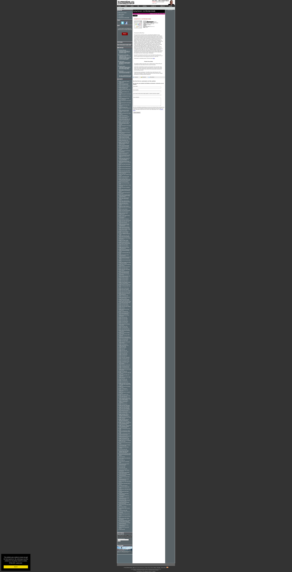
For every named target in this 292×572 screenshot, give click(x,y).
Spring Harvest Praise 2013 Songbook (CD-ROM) (124, 146)
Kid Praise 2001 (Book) (123, 485)
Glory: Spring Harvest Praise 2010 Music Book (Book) (124, 201)
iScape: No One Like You (124, 284)
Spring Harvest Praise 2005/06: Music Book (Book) (124, 475)
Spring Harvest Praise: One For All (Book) (124, 99)
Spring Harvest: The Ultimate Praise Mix (124, 346)
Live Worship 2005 (123, 295)
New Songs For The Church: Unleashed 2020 (124, 84)
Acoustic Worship (123, 209)
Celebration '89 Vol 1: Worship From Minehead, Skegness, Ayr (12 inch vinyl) (124, 420)
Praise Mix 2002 (123, 317)
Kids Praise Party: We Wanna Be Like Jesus (124, 222)
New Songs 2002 (123, 318)
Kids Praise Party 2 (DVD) (124, 138)
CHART (162, 2)
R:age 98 (122, 349)
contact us (153, 6)
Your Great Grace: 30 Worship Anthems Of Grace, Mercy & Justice (124, 143)
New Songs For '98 (123, 351)
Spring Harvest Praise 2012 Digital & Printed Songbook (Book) (125, 162)
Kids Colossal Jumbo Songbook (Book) (124, 255)
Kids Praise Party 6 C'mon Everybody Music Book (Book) (125, 180)
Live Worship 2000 (123, 339)
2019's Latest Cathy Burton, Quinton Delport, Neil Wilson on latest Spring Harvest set (124, 62)
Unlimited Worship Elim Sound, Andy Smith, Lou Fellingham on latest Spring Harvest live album (124, 51)
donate (170, 6)
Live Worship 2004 (123, 303)
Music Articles (121, 14)
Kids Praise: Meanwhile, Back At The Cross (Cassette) (124, 406)
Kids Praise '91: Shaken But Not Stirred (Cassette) (124, 410)
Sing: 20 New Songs (124, 288)
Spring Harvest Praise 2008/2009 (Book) (124, 248)
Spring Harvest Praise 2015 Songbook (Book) (124, 117)
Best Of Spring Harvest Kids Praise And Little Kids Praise (125, 337)
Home (123, 8)
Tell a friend (152, 77)
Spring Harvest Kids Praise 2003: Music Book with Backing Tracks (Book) (125, 454)
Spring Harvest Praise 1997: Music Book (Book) (124, 479)
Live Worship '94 (123, 380)
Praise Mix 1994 (123, 379)
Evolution (122, 307)
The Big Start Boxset (124, 121)
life (138, 6)
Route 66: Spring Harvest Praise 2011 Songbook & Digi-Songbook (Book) (124, 195)
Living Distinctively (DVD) (124, 210)
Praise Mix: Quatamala (124, 357)
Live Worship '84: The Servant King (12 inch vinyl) (124, 439)
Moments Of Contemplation (122, 217)
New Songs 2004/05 (122, 506)
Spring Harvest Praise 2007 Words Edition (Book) (124, 272)
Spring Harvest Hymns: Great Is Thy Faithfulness (124, 313)
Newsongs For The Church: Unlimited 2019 (123, 88)
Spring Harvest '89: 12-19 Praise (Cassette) (124, 418)
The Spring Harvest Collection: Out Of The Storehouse (123, 402)
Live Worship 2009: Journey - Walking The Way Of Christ (124, 233)
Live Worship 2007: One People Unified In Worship (124, 276)
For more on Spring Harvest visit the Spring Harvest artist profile (125, 76)
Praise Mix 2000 (122, 529)
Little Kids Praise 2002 (123, 449)
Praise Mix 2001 (122, 456)
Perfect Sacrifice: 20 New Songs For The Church (124, 230)
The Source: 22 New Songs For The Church (124, 153)
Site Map (158, 567)
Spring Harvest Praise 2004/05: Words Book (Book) (124, 300)
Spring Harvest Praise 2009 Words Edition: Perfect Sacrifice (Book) (124, 225)
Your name (135, 86)
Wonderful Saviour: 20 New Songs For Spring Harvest (124, 243)
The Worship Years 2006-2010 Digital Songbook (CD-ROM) (124, 156)
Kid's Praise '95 (123, 371)
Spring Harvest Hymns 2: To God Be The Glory (124, 298)
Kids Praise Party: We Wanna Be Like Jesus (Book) (124, 236)
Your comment (136, 97)
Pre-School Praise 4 (124, 231)
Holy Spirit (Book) (123, 115)
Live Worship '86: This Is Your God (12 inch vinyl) (124, 434)
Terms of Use (163, 567)
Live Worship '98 (123, 354)
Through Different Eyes (124, 215)
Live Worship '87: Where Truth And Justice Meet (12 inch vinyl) (124, 431)
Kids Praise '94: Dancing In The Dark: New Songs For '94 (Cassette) (124, 384)
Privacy (155, 567)
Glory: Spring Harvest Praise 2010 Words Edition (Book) (124, 198)
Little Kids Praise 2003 (123, 468)
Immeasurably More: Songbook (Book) (124, 128)
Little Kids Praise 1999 (123, 510)
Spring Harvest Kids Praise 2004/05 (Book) (124, 525)
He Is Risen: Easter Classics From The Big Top (124, 241)
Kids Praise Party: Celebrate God (123, 214)
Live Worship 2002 (123, 321)
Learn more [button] (19, 563)
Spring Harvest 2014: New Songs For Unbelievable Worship (125, 135)
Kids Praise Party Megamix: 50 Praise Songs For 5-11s (125, 108)
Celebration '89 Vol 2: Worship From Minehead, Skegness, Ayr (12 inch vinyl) (124, 415)
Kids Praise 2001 (123, 326)
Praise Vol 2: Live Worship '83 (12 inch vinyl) (125, 441)
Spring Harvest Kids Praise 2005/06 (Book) (124, 494)
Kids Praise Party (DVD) (124, 170)
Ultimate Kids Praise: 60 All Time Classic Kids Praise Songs (125, 302)
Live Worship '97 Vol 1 (124, 361)
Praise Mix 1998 (123, 353)
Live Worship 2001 (123, 327)
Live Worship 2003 (123, 311)
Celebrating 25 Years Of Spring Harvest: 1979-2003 (124, 445)
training (144, 6)
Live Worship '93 (123, 388)
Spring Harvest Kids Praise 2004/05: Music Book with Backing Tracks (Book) (124, 451)
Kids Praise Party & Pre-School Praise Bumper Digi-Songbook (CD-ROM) (124, 159)
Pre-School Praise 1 (124, 279)
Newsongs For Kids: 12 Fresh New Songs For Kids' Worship (124, 123)
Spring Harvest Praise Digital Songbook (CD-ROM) (124, 137)
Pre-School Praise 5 (124, 211)
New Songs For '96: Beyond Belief (123, 363)
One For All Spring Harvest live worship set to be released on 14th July (125, 72)
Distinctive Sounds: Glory (124, 292)
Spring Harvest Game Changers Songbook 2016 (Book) (124, 111)
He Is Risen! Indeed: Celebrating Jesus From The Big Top (124, 207)
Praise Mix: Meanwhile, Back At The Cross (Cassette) (124, 408)
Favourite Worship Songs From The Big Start (124, 173)
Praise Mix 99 (122, 347)
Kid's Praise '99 (122, 460)
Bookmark (144, 77)
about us (163, 6)
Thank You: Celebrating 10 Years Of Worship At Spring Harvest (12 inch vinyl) (125, 423)
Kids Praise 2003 (122, 467)
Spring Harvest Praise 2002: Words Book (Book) (124, 464)
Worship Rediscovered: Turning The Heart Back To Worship (124, 521)
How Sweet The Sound (124, 266)
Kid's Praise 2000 (123, 340)
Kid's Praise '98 (123, 350)
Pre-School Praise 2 (124, 278)
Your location (135, 89)
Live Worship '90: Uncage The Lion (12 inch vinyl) (124, 412)
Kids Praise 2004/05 (124, 305)
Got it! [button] (15, 566)
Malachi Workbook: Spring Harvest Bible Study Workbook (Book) (125, 190)
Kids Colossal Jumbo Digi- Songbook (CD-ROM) (125, 263)
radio (126, 6)
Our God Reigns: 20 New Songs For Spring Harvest (124, 283)
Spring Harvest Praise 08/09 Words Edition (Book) (124, 473)
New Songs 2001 (123, 322)
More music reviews (122, 12)
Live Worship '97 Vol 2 (124, 358)
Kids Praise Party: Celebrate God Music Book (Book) (124, 204)
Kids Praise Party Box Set (125, 220)
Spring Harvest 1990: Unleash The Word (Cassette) (124, 501)
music (132, 6)
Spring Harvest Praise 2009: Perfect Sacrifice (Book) (124, 227)
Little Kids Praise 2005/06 (125, 290)
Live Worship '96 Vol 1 (124, 366)
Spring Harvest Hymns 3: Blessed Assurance (124, 294)
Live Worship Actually (124, 176)
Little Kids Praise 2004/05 (125, 306)
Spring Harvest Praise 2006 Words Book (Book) (124, 503)
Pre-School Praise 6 (123, 181)
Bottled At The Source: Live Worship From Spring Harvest (124, 148)
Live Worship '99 (123, 344)
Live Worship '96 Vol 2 (124, 367)
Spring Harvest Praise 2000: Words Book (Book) (124, 498)
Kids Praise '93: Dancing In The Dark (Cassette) (124, 396)
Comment (136, 77)
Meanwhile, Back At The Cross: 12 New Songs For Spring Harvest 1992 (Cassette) (125, 399)
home (119, 6)
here (154, 58)
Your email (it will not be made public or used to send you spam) (146, 93)
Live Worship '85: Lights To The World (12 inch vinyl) (125, 436)
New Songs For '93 (123, 394)
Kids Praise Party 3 (123, 244)
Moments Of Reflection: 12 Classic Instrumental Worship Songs (125, 250)
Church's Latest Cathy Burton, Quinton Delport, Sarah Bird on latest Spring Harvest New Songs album (124, 67)
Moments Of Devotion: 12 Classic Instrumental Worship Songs (124, 258)
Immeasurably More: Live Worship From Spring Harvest (124, 119)
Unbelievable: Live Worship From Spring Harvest (124, 141)
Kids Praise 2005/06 (124, 289)
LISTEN (154, 2)
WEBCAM (158, 2)
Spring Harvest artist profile (124, 17)
